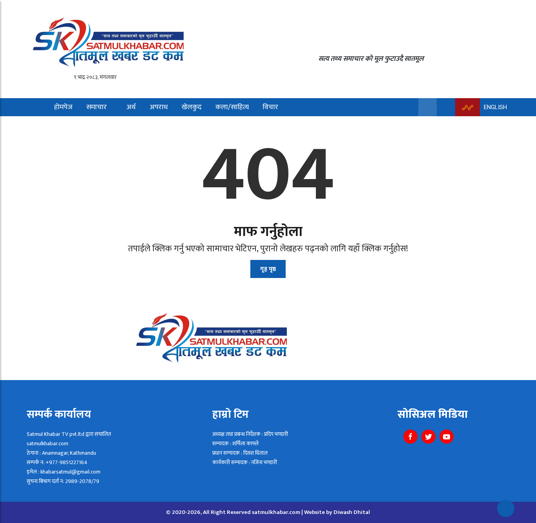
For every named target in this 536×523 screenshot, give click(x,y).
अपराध (158, 107)
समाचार (96, 107)
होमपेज (63, 107)
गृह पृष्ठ (268, 269)
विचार (270, 107)
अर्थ (131, 107)
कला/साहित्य (232, 107)
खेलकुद (192, 107)
